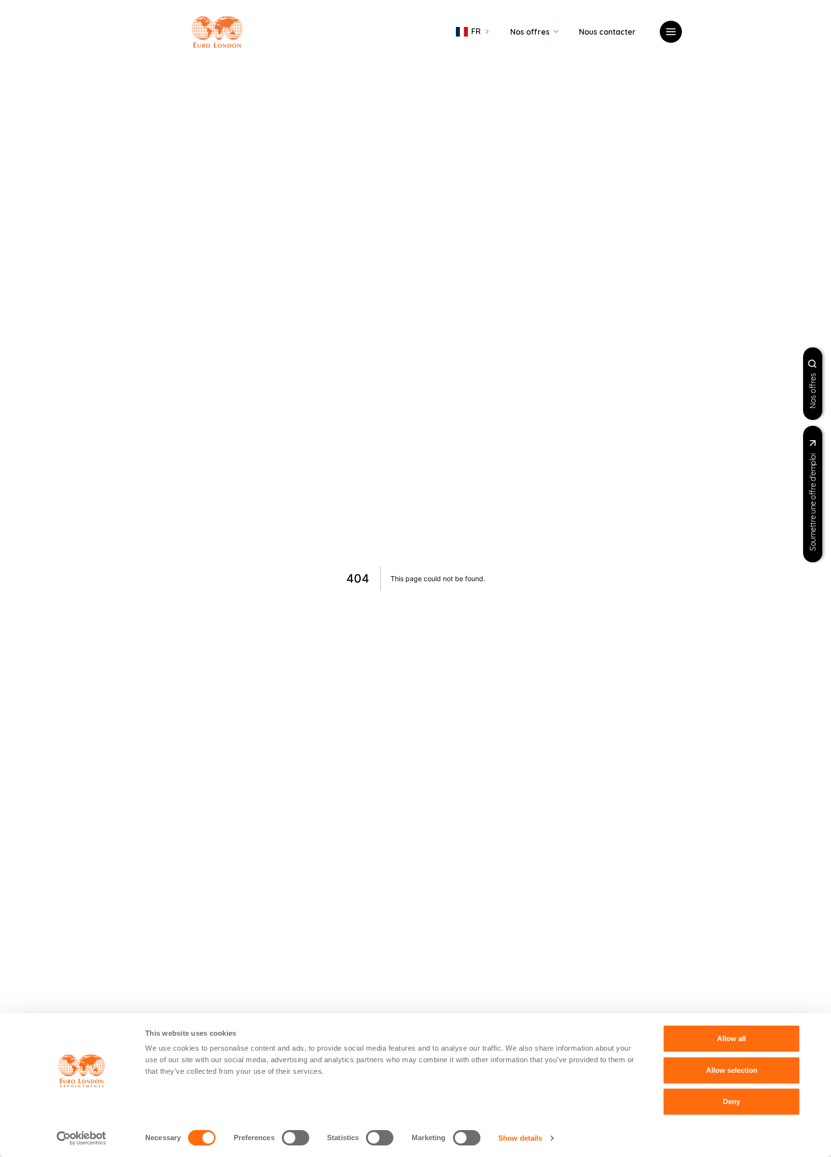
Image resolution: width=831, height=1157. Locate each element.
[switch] (295, 1137)
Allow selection (731, 1070)
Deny (731, 1101)
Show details (520, 1138)
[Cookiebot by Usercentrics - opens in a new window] (81, 1138)
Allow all (731, 1038)
